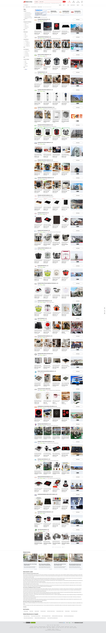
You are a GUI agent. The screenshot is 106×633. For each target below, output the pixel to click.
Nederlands (53, 627)
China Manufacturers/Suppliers (41, 626)
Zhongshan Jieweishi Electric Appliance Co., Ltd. (46, 177)
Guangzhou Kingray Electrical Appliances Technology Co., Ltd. (48, 283)
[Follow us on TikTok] (76, 622)
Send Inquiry (77, 19)
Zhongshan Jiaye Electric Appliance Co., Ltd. (45, 195)
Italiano (47, 627)
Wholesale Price (53, 626)
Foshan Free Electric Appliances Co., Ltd (44, 54)
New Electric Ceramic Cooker (51, 611)
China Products (36, 626)
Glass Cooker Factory (41, 3)
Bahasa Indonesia (75, 627)
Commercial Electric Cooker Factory (55, 3)
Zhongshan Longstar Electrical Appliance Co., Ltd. (46, 441)
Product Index (71, 626)
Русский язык (44, 627)
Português (38, 627)
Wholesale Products (48, 626)
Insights (75, 626)
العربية (56, 627)
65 (62, 547)
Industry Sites (62, 626)
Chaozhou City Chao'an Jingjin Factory (44, 388)
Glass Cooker (31, 611)
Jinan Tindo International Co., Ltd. (43, 529)
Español (35, 627)
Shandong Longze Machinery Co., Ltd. (44, 459)
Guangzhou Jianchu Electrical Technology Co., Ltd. (46, 107)
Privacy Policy (57, 629)
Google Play (33, 622)
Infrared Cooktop (67, 611)
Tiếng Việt (70, 627)
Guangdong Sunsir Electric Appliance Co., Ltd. (45, 142)
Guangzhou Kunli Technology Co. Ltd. (44, 230)
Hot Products (31, 626)
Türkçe (68, 627)
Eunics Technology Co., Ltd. (42, 318)
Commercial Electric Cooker (59, 611)
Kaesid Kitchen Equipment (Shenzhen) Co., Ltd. (45, 511)
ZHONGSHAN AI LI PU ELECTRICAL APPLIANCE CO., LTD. (47, 406)
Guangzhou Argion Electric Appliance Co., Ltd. (45, 89)
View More (24, 606)
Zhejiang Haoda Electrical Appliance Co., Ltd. (45, 476)
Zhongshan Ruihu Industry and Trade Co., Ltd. (45, 353)
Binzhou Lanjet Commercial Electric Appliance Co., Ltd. (47, 371)
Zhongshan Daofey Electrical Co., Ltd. (44, 19)
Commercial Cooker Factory (47, 3)
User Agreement (49, 629)
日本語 (61, 627)
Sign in (82, 2)
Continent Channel (58, 626)
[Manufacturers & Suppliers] (27, 2)
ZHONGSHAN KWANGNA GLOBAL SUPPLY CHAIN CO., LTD (47, 494)
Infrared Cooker (26, 611)
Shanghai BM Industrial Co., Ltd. (43, 265)
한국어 (58, 627)
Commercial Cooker (43, 611)
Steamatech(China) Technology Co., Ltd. (44, 36)
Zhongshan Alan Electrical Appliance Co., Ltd (45, 124)
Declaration (53, 629)
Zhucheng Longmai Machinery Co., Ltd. (44, 423)
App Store (28, 622)
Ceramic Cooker (37, 611)
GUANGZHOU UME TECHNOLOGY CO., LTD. (45, 300)
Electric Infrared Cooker (74, 611)
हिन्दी (62, 627)
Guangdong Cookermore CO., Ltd (43, 212)
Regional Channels (67, 626)
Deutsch (50, 627)
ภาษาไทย (65, 627)
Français (41, 627)
